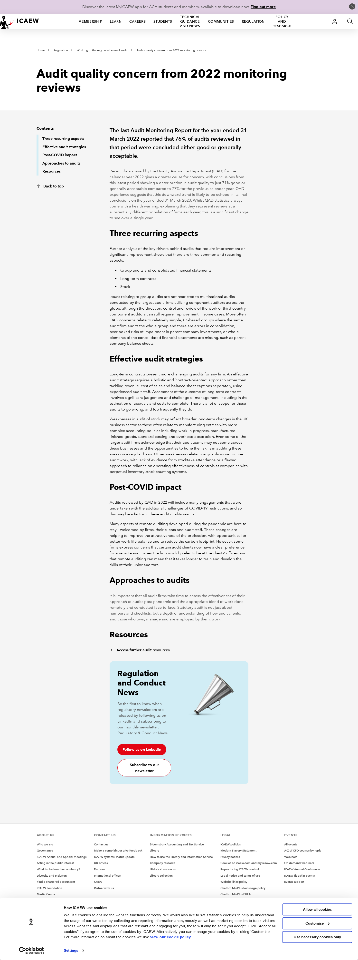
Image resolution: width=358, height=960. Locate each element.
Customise (314, 923)
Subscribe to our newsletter (144, 768)
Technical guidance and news (190, 21)
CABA (98, 881)
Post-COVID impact (59, 155)
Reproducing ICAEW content (239, 869)
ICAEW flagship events (299, 875)
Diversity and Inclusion (52, 875)
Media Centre (46, 894)
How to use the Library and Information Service (181, 857)
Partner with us (104, 888)
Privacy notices (230, 857)
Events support (294, 881)
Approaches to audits (61, 163)
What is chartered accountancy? (58, 869)
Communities (221, 21)
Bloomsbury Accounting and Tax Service (177, 844)
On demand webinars (299, 863)
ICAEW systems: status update (114, 857)
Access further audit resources (143, 650)
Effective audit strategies (64, 147)
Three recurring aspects (63, 138)
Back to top (53, 186)
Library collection (161, 875)
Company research (162, 863)
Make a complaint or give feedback (118, 850)
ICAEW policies (230, 844)
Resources (51, 171)
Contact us (101, 844)
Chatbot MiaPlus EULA (235, 894)
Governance (45, 850)
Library (154, 850)
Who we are (45, 844)
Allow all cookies (317, 909)
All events (290, 844)
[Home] (19, 21)
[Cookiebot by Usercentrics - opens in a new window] (31, 950)
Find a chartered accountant (56, 881)
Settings (71, 950)
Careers (137, 21)
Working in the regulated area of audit (102, 50)
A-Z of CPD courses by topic (302, 850)
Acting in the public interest (55, 863)
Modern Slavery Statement (238, 850)
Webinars (290, 857)
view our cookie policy (170, 937)
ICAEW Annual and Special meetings (61, 857)
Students (162, 21)
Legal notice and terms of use (240, 875)
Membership (90, 21)
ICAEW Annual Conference (302, 869)
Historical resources (163, 869)
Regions (99, 869)
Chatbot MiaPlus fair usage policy (242, 888)
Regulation (253, 21)
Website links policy (233, 881)
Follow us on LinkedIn (141, 749)
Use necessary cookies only (317, 937)
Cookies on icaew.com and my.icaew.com (248, 863)
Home (41, 50)
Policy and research (282, 21)
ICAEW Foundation (49, 888)
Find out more (263, 6)
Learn (116, 21)
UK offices (101, 863)
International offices (107, 875)
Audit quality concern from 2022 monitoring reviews (171, 50)
